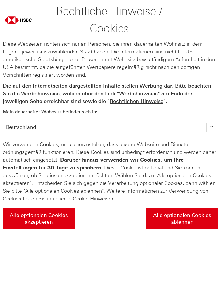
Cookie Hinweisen (94, 199)
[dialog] (110, 121)
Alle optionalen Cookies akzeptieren (39, 218)
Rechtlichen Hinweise (136, 101)
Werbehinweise (138, 93)
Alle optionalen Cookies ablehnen (182, 218)
